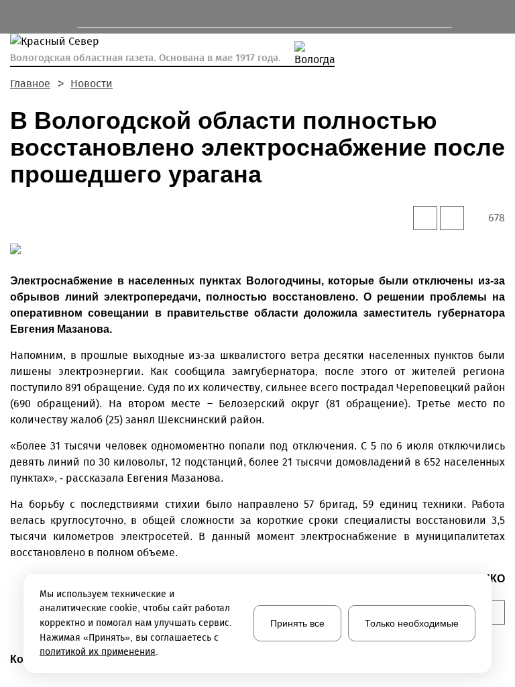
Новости (91, 83)
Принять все (297, 623)
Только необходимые (412, 623)
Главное (30, 83)
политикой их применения (98, 651)
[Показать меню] (16, 16)
